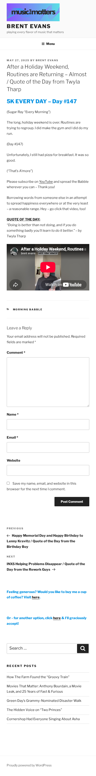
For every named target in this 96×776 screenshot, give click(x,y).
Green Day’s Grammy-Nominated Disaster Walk (44, 701)
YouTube (46, 182)
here (36, 597)
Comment (16, 353)
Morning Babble (28, 309)
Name (13, 414)
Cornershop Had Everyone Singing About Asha (43, 719)
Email (12, 437)
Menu (50, 44)
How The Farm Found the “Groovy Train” (38, 677)
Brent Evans (47, 60)
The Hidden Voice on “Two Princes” (34, 710)
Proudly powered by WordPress (29, 765)
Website (13, 460)
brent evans (29, 26)
